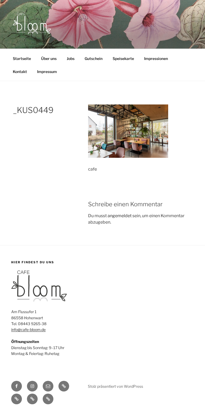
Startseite (22, 58)
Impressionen (156, 58)
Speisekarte (123, 58)
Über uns (49, 58)
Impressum (47, 71)
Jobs (70, 58)
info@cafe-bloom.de (28, 329)
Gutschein (93, 58)
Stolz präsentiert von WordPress (115, 386)
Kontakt (20, 71)
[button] (63, 386)
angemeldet (120, 215)
